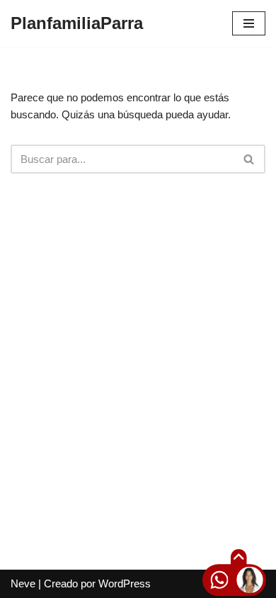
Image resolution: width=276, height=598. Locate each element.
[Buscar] (249, 159)
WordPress (124, 583)
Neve (23, 583)
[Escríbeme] (207, 582)
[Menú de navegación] (248, 23)
